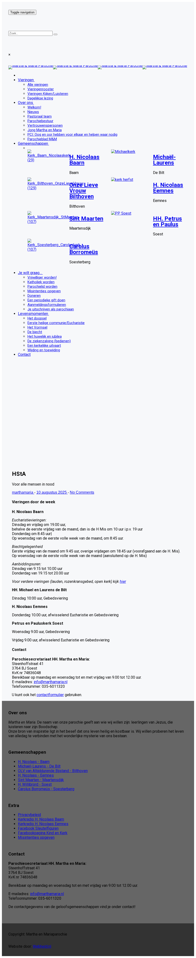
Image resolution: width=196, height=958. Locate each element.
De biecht (34, 332)
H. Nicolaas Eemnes (168, 188)
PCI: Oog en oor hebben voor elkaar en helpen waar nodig (72, 134)
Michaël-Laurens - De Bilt (39, 766)
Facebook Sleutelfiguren (38, 828)
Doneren (34, 295)
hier (123, 581)
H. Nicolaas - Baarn (33, 761)
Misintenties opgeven (44, 291)
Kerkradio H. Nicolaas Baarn (41, 819)
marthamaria (23, 492)
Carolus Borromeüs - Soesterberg (46, 789)
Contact (24, 354)
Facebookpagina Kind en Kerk (42, 833)
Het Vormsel (37, 327)
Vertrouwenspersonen (45, 125)
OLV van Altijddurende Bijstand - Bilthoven (53, 771)
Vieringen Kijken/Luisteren (47, 94)
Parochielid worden (42, 286)
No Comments (82, 492)
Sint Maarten (86, 218)
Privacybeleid (29, 814)
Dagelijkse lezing (40, 98)
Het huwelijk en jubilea (44, 336)
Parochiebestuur (40, 121)
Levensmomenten (33, 313)
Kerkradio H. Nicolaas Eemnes (43, 824)
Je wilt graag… (30, 273)
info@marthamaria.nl (50, 682)
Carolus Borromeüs (83, 249)
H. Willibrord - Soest (35, 784)
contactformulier (50, 695)
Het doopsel (37, 318)
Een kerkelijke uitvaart (44, 345)
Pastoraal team (39, 116)
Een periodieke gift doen (46, 300)
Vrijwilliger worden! (42, 277)
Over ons (25, 102)
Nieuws (33, 112)
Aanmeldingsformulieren (46, 305)
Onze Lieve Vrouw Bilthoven (83, 191)
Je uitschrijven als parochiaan (50, 309)
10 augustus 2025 (52, 492)
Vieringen (26, 80)
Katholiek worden (40, 282)
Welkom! (34, 107)
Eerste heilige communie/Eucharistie (56, 323)
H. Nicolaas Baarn (84, 160)
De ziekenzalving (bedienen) (49, 341)
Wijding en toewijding (43, 350)
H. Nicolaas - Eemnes (36, 775)
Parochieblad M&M (42, 139)
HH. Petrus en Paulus (167, 221)
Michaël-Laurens (164, 160)
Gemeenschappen (33, 143)
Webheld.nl (42, 946)
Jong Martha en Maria (44, 130)
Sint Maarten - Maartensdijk (41, 780)
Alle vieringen (37, 84)
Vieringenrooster (40, 89)
